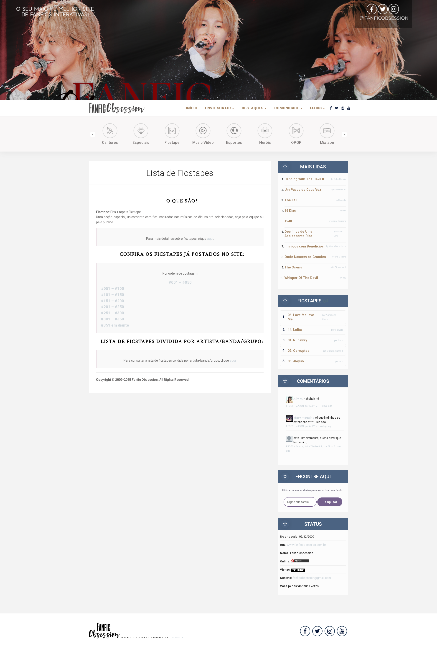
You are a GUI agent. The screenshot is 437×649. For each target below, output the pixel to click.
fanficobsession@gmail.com (312, 577)
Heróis (265, 142)
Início (191, 108)
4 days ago (326, 405)
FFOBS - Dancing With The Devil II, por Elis (309, 446)
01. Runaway (297, 340)
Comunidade (287, 108)
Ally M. (298, 398)
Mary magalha (303, 417)
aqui (210, 238)
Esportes (234, 142)
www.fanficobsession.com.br (306, 544)
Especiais (140, 142)
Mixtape (327, 142)
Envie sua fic (218, 108)
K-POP (296, 142)
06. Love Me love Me (301, 317)
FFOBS (316, 108)
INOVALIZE (176, 637)
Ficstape (172, 142)
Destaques (253, 108)
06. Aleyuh (296, 361)
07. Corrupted (299, 351)
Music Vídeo (203, 142)
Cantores (110, 142)
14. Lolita (295, 330)
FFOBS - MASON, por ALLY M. (302, 405)
